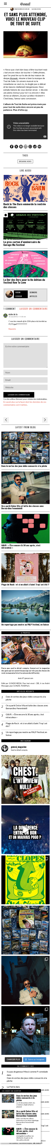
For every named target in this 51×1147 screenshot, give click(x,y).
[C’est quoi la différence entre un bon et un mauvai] (25, 829)
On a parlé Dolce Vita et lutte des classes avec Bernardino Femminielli (22, 507)
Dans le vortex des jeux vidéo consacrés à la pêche (24, 466)
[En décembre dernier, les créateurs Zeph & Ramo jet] (25, 930)
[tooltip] (11, 146)
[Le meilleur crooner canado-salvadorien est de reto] (25, 980)
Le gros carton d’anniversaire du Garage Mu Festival (21, 243)
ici (26, 110)
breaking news (25, 161)
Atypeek (14, 78)
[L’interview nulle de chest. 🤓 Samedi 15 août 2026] (25, 779)
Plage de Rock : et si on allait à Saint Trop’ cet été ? (25, 584)
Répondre (12, 329)
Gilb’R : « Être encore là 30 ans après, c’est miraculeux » (20, 546)
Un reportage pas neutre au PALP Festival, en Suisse (25, 624)
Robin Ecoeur (23, 9)
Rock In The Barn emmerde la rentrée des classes (24, 205)
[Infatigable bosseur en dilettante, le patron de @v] (25, 1030)
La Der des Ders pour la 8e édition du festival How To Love (24, 281)
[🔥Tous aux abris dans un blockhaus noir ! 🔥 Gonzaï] (25, 879)
